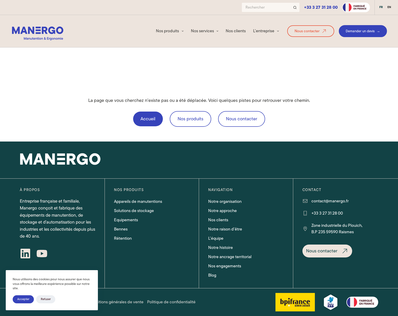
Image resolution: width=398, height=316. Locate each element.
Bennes (121, 229)
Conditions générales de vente (115, 302)
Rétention (123, 238)
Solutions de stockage (134, 210)
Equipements (126, 219)
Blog (212, 275)
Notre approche (222, 210)
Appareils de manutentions (138, 201)
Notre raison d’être (225, 229)
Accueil (147, 119)
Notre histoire (220, 247)
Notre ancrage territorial (230, 256)
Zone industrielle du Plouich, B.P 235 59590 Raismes (337, 229)
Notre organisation (225, 201)
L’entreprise (263, 30)
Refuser (46, 299)
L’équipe (215, 238)
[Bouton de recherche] (294, 7)
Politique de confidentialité (171, 302)
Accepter (23, 299)
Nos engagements (224, 266)
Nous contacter (307, 31)
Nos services (202, 30)
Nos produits (167, 30)
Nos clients (236, 30)
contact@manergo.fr (330, 201)
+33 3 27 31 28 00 (321, 7)
